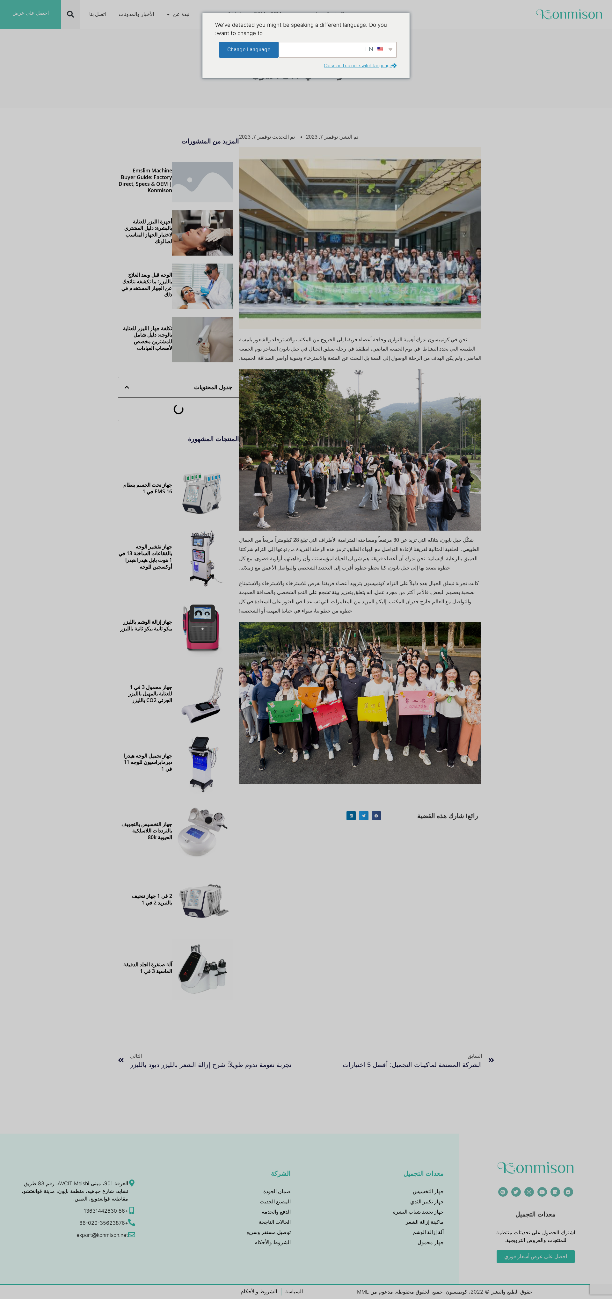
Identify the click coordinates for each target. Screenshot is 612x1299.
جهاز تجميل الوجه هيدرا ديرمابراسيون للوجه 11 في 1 (148, 762)
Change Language (248, 49)
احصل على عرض (30, 13)
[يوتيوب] (542, 1192)
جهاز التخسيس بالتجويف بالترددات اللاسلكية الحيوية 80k (146, 831)
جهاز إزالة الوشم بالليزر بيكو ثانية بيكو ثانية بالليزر (146, 625)
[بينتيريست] (503, 1192)
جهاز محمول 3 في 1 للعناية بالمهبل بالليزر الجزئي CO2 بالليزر (150, 694)
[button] (70, 14)
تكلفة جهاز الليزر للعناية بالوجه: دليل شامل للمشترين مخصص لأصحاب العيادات (147, 338)
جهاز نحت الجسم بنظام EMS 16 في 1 (147, 488)
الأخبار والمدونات (136, 14)
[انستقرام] (529, 1192)
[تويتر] (516, 1192)
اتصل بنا (97, 14)
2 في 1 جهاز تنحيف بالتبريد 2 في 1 (152, 899)
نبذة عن (181, 14)
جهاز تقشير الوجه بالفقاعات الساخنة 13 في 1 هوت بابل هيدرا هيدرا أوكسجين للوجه (145, 556)
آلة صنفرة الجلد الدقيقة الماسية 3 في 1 (147, 968)
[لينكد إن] (555, 1192)
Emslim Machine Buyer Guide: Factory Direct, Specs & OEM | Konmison (145, 180)
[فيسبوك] (568, 1192)
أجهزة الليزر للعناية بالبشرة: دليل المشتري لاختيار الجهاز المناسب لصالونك (148, 231)
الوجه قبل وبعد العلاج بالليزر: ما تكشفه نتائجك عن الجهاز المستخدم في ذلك (146, 284)
